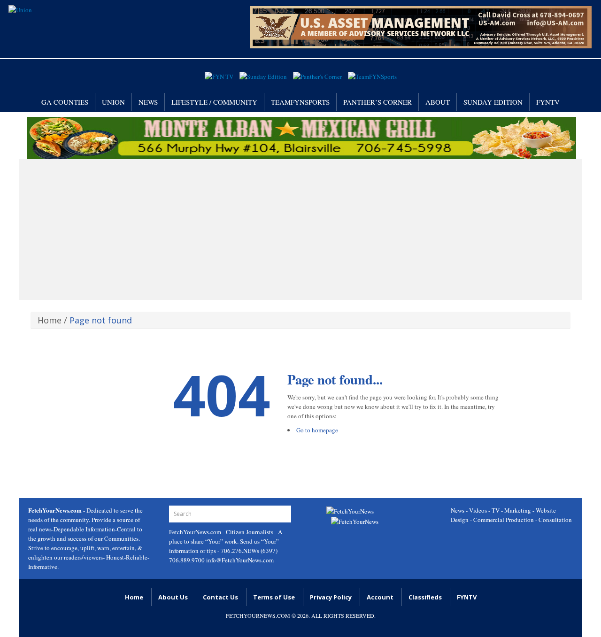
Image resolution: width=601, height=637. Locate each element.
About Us (173, 597)
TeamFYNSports (300, 102)
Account (380, 597)
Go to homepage (317, 430)
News (148, 102)
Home (50, 320)
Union (113, 102)
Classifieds (425, 597)
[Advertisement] (300, 229)
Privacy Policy (331, 597)
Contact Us (220, 597)
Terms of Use (274, 597)
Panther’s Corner (377, 102)
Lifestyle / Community (214, 102)
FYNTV (548, 102)
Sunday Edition (493, 102)
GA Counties (64, 102)
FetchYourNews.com (196, 532)
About (437, 102)
